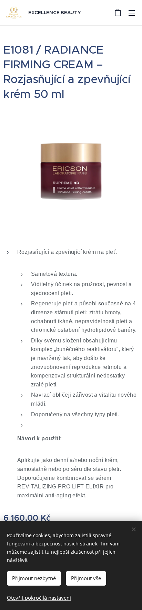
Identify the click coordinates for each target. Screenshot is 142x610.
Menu (132, 13)
